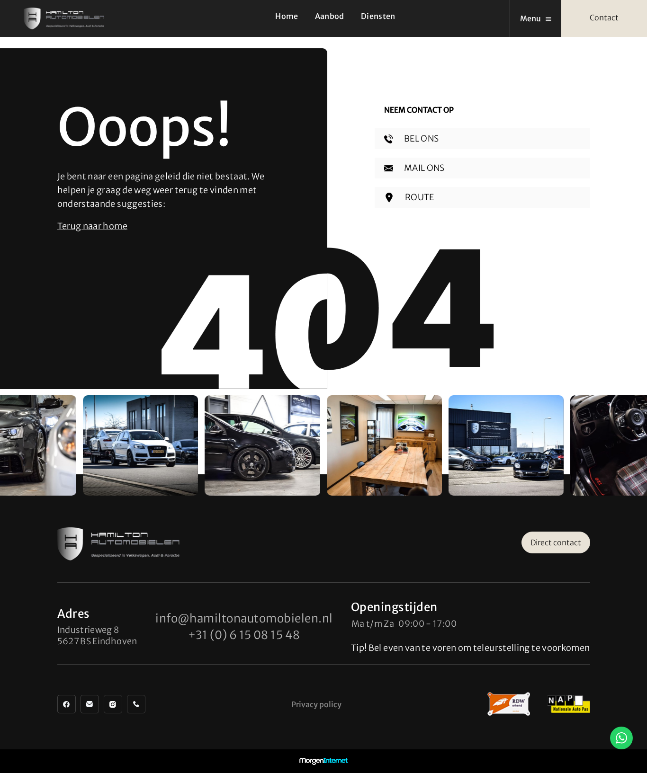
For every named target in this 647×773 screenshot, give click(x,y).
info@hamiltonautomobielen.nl (243, 618)
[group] (140, 445)
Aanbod (329, 16)
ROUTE (419, 197)
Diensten (378, 16)
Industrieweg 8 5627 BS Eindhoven (97, 635)
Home (286, 16)
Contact (604, 17)
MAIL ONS (424, 167)
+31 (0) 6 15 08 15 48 (244, 635)
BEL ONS (421, 138)
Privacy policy (316, 704)
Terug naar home (92, 226)
